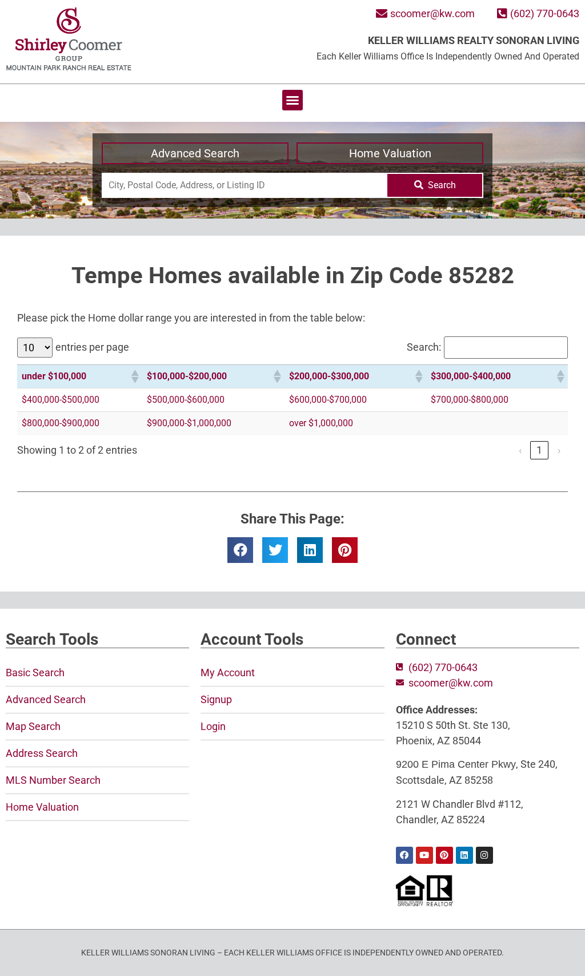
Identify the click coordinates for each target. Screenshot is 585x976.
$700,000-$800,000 (469, 399)
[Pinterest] (444, 855)
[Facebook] (404, 855)
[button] (292, 100)
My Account (228, 672)
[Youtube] (424, 855)
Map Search (33, 726)
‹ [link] (520, 450)
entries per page (92, 347)
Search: (424, 347)
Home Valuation (390, 153)
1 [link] (539, 450)
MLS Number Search (53, 780)
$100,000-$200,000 (187, 376)
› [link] (559, 450)
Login (213, 726)
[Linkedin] (464, 855)
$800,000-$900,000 (60, 423)
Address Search (42, 753)
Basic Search (35, 672)
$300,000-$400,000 (471, 376)
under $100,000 (54, 376)
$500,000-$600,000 (186, 399)
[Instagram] (484, 855)
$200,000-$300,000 (329, 376)
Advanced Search (195, 153)
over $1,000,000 (321, 423)
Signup (216, 699)
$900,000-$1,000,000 (189, 423)
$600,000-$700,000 (328, 399)
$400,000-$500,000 (60, 399)
